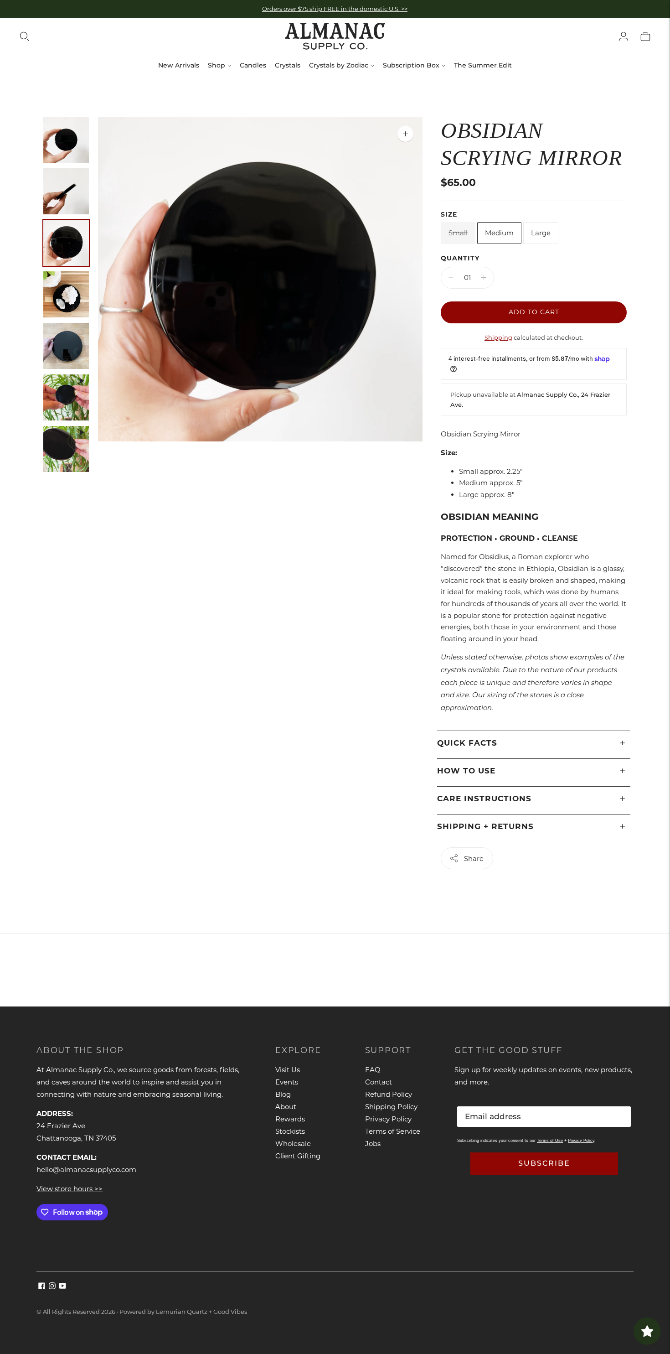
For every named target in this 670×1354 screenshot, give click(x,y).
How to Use (466, 770)
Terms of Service (392, 1131)
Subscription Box (411, 65)
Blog (283, 1094)
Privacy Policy (388, 1119)
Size (449, 214)
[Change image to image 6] (66, 397)
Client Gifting (297, 1156)
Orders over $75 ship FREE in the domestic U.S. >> (334, 8)
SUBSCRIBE (544, 1163)
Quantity (460, 258)
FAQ (373, 1069)
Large (541, 232)
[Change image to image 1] (66, 140)
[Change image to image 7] (66, 449)
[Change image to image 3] (66, 243)
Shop (216, 65)
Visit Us (287, 1069)
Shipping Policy (391, 1106)
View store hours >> (69, 1188)
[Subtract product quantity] (450, 277)
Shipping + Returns (485, 826)
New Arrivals (178, 65)
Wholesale (293, 1143)
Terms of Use (550, 1140)
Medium (499, 232)
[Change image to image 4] (66, 294)
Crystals (287, 65)
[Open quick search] (24, 36)
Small (458, 232)
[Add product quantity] (484, 277)
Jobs (373, 1143)
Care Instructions (484, 798)
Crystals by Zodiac (338, 65)
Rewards (290, 1119)
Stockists (290, 1131)
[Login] (623, 36)
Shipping (498, 337)
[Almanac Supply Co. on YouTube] (62, 1286)
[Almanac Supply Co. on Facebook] (41, 1286)
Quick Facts (467, 742)
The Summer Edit (483, 65)
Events (286, 1082)
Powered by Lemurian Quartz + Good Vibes (183, 1311)
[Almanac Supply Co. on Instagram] (52, 1286)
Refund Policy (388, 1094)
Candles (253, 65)
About (285, 1106)
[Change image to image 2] (66, 191)
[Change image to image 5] (66, 346)
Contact (378, 1082)
